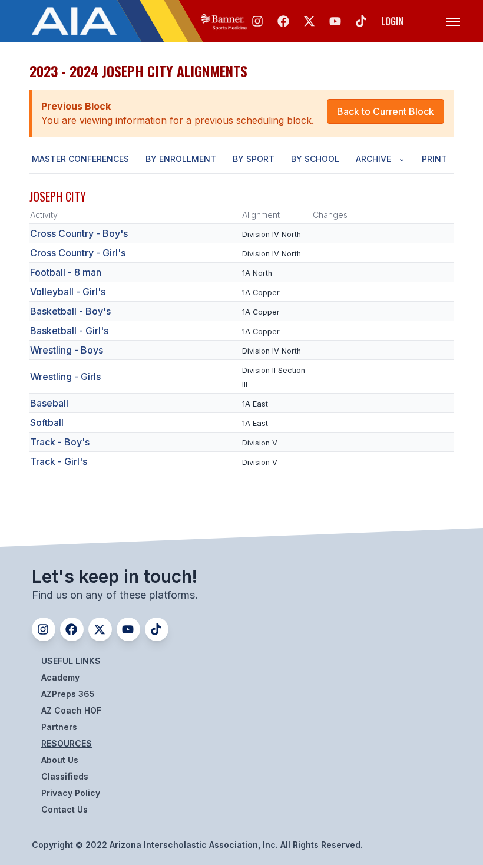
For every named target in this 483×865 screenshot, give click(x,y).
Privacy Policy (70, 793)
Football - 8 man (65, 272)
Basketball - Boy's (70, 311)
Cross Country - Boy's (79, 233)
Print (434, 159)
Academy (60, 677)
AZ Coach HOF (71, 710)
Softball (47, 422)
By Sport (253, 159)
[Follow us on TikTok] (361, 21)
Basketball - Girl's (69, 330)
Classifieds (64, 776)
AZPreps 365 (68, 694)
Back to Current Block (385, 111)
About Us (59, 760)
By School (315, 159)
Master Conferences (80, 159)
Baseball (49, 403)
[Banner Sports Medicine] (224, 21)
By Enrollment (180, 159)
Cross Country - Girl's (77, 253)
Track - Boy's (60, 442)
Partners (59, 727)
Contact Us (64, 809)
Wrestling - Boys (66, 350)
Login (392, 21)
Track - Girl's (58, 461)
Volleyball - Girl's (67, 292)
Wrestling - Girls (65, 376)
